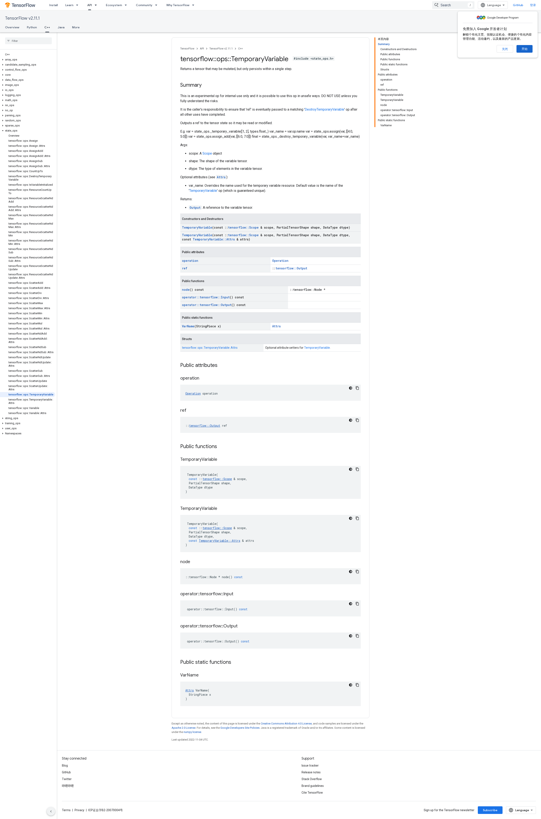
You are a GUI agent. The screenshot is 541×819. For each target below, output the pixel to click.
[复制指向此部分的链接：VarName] (203, 675)
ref (184, 268)
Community (144, 5)
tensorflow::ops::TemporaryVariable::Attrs (210, 347)
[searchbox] (28, 40)
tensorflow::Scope (243, 227)
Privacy (79, 810)
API (89, 5)
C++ (47, 27)
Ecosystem (114, 5)
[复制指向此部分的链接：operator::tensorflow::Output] (242, 626)
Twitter (67, 779)
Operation (280, 261)
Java (61, 27)
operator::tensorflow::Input (206, 297)
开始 (524, 49)
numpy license (192, 732)
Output (195, 208)
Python (32, 27)
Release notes (311, 772)
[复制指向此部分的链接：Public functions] (221, 446)
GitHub (518, 5)
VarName (188, 326)
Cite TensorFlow (312, 792)
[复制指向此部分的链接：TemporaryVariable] (221, 459)
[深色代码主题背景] (350, 388)
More (76, 27)
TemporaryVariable (203, 191)
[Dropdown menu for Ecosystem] (127, 5)
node (186, 290)
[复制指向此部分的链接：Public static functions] (235, 662)
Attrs (221, 177)
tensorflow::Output (291, 268)
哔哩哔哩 (68, 785)
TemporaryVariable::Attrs (214, 239)
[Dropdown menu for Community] (157, 5)
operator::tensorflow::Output (206, 305)
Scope (207, 153)
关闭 (505, 49)
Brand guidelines (313, 785)
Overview (12, 27)
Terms (66, 810)
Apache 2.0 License (183, 727)
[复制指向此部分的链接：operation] (203, 378)
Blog (65, 765)
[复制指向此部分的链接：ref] (190, 410)
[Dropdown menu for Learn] (78, 5)
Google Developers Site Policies (240, 727)
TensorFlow (187, 48)
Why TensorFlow (177, 5)
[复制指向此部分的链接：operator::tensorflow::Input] (237, 594)
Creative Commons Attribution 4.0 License (286, 723)
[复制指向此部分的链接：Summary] (206, 85)
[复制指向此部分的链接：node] (194, 562)
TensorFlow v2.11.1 (22, 18)
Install (53, 5)
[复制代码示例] (357, 388)
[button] (27, 59)
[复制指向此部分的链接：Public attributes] (221, 365)
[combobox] (453, 5)
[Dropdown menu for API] (97, 5)
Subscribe (490, 810)
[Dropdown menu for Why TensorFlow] (194, 5)
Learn (69, 5)
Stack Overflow (312, 779)
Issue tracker (310, 765)
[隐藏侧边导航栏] (51, 811)
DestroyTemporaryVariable (324, 109)
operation (190, 261)
